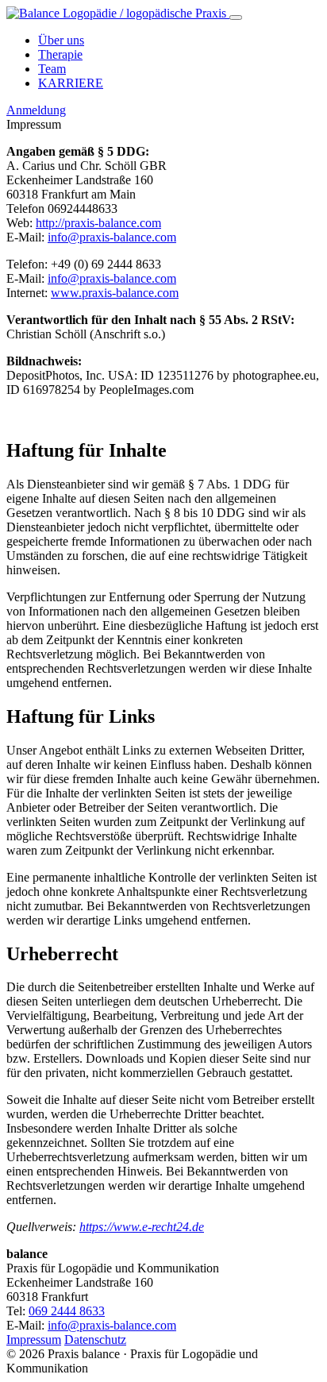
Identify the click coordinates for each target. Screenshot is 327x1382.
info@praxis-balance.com (112, 237)
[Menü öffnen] (235, 17)
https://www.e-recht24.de (141, 1226)
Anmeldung (36, 110)
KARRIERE (70, 83)
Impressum (33, 1339)
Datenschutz (95, 1339)
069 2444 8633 (67, 1311)
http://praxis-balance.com (98, 223)
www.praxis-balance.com (115, 292)
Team (52, 68)
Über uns (61, 40)
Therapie (60, 54)
